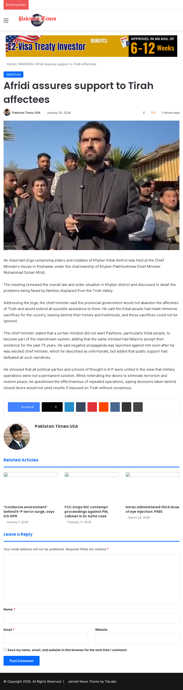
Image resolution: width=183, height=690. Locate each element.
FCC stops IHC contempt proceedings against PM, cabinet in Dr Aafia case (86, 512)
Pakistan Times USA (26, 112)
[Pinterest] (92, 407)
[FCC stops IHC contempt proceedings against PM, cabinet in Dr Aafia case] (91, 487)
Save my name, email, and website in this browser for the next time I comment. (67, 650)
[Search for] (177, 22)
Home (11, 64)
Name (9, 609)
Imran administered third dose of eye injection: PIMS (152, 509)
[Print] (138, 407)
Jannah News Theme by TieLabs (92, 681)
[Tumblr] (81, 407)
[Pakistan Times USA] (37, 20)
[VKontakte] (115, 407)
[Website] (38, 435)
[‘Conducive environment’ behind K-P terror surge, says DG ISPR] (30, 487)
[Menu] (6, 22)
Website (101, 629)
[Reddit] (103, 407)
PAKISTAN (25, 64)
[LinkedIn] (69, 407)
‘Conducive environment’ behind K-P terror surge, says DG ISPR (29, 512)
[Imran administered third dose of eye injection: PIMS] (152, 487)
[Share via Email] (126, 407)
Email (9, 629)
